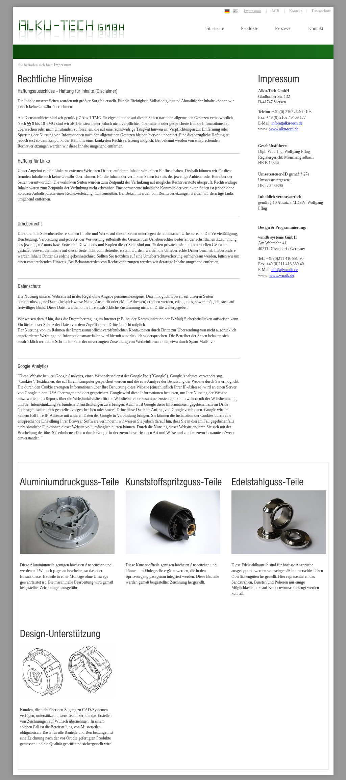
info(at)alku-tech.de (286, 123)
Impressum (252, 11)
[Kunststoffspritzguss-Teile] (174, 476)
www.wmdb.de (281, 275)
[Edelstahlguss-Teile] (267, 476)
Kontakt (315, 28)
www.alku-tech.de (283, 129)
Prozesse (283, 28)
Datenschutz (321, 11)
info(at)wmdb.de (284, 269)
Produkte (249, 28)
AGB (275, 11)
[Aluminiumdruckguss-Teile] (69, 476)
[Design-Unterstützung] (60, 628)
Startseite (215, 28)
